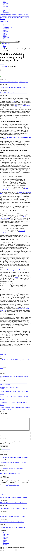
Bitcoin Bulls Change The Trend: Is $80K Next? (12, 522)
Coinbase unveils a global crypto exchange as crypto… (14, 457)
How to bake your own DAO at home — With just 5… (14, 462)
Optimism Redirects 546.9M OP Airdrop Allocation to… (14, 508)
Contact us (6, 12)
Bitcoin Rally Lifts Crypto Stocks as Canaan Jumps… (13, 93)
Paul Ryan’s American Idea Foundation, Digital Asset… (14, 497)
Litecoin (5, 34)
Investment (6, 37)
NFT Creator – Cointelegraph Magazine (10, 473)
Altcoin (5, 38)
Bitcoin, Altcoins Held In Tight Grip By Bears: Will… (13, 527)
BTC (14, 101)
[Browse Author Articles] (3, 366)
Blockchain (6, 28)
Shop (4, 26)
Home (4, 24)
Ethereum (5, 31)
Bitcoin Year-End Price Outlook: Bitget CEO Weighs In (14, 82)
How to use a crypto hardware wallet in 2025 (11, 468)
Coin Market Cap (7, 27)
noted (16, 277)
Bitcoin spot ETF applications (22, 105)
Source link (3, 354)
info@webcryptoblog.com (12, 485)
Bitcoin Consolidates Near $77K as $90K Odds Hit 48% (14, 87)
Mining (5, 36)
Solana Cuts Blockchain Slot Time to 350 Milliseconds (13, 503)
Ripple (5, 33)
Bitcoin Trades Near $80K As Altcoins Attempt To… (13, 516)
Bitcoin (5, 10)
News (4, 533)
